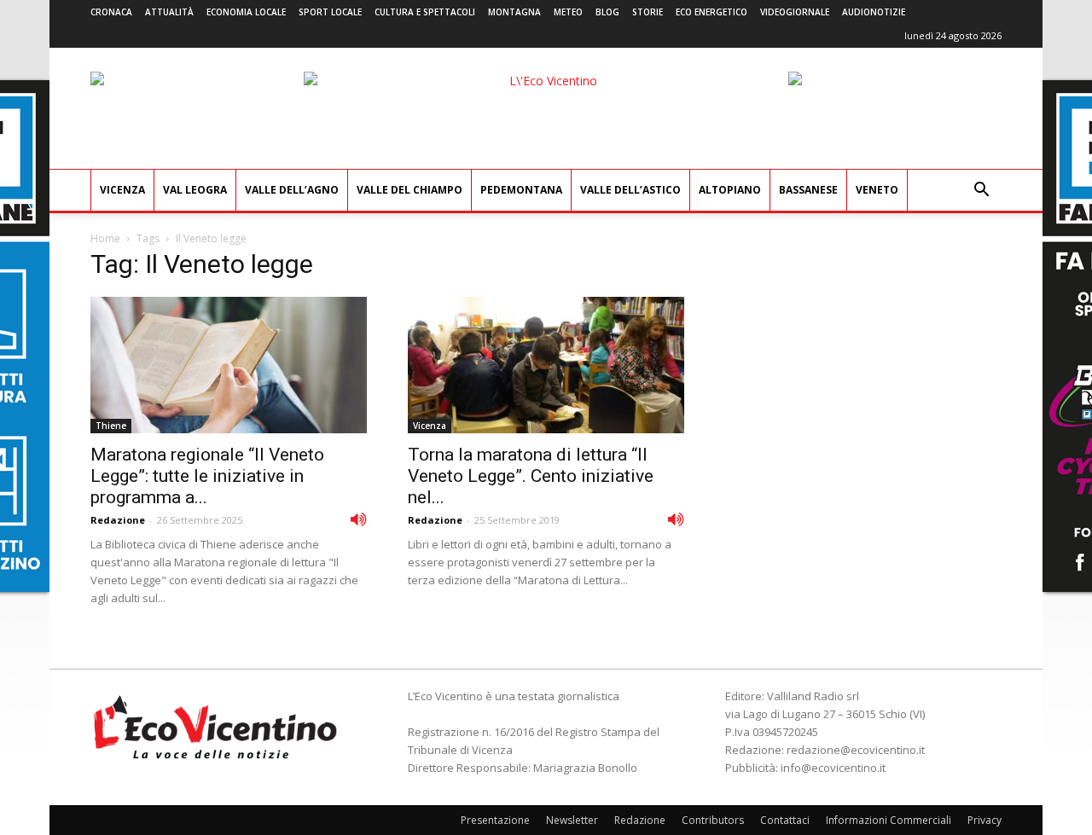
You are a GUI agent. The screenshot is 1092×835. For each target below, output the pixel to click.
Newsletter (572, 820)
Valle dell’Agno (292, 190)
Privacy (984, 820)
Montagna (514, 12)
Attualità (169, 12)
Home (105, 238)
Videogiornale (794, 12)
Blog (607, 12)
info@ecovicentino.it (833, 767)
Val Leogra (195, 190)
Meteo (568, 12)
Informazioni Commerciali (888, 820)
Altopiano (730, 190)
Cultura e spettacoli (425, 12)
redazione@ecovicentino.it (856, 749)
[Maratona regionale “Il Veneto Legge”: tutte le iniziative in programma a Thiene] (228, 365)
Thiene (111, 426)
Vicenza (122, 190)
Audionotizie (873, 12)
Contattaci (785, 820)
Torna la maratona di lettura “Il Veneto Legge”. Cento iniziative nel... (530, 475)
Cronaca (111, 12)
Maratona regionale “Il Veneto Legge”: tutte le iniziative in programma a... (207, 475)
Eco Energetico (711, 12)
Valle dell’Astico (630, 190)
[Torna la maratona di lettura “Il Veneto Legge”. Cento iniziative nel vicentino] (546, 365)
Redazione (117, 519)
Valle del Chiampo (409, 190)
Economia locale (246, 12)
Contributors (713, 820)
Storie (647, 12)
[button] (981, 191)
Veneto (877, 190)
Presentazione (495, 820)
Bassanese (808, 190)
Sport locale (330, 12)
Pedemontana (521, 190)
